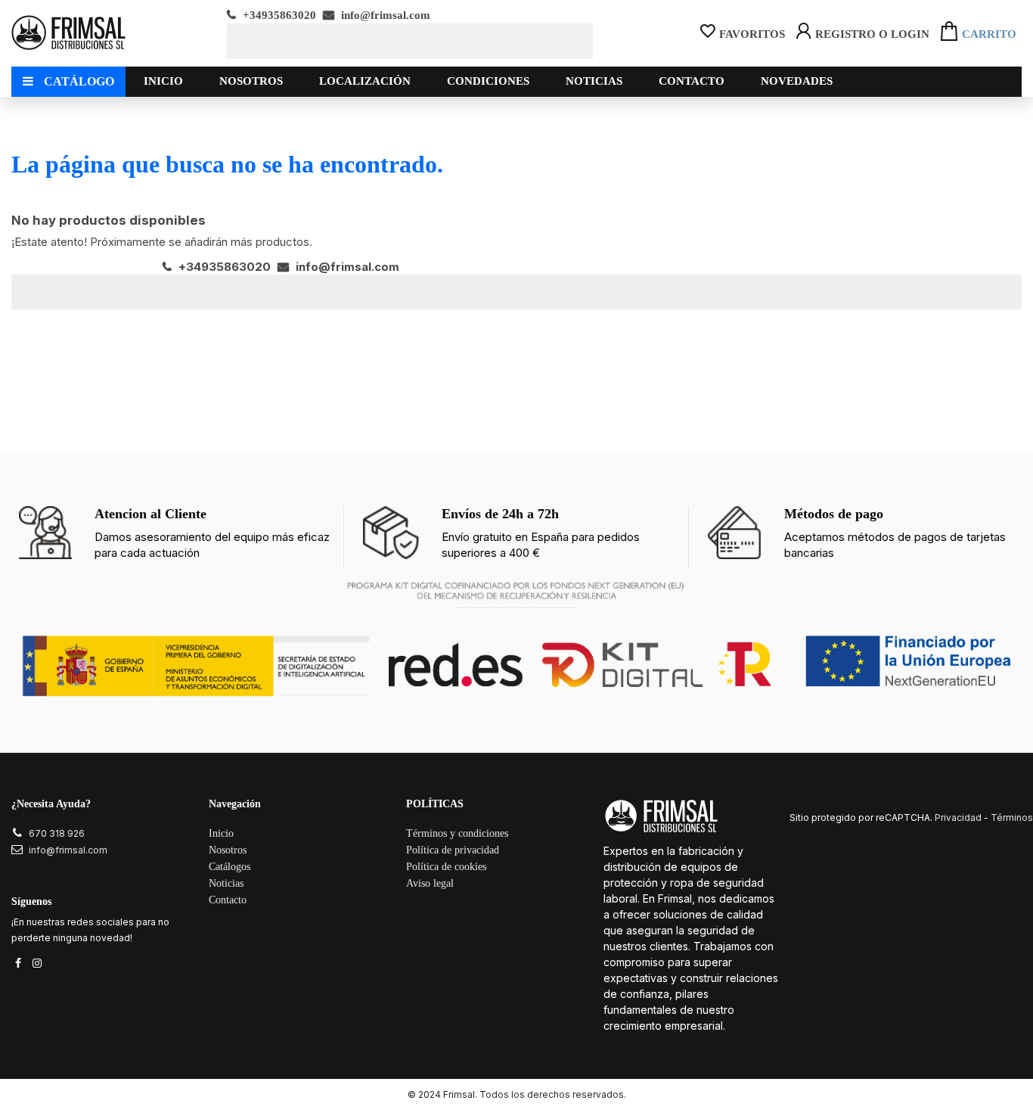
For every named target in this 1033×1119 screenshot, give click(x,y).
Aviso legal (430, 883)
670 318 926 (57, 833)
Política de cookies (446, 866)
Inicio (221, 833)
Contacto (228, 900)
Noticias (226, 883)
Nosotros (228, 850)
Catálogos (229, 866)
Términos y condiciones (457, 833)
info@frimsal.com (384, 15)
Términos (1012, 817)
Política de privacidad (452, 850)
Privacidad (958, 817)
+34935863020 (278, 15)
